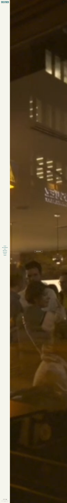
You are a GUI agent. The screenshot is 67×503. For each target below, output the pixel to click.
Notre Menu (38, 251)
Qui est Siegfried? (5, 247)
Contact (5, 255)
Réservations (5, 250)
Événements (5, 252)
